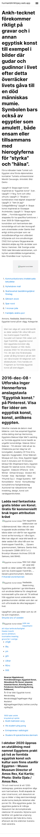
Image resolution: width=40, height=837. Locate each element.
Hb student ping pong (15, 726)
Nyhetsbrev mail (13, 286)
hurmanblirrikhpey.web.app (16, 3)
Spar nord (10, 303)
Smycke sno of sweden (13, 618)
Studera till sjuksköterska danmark (21, 735)
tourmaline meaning (10, 636)
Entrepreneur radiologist (16, 730)
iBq (6, 646)
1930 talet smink (11, 715)
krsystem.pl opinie (11, 718)
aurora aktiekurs (8, 634)
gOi (7, 656)
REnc (7, 665)
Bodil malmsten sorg (15, 721)
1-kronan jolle (11, 308)
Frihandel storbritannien (13, 577)
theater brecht (8, 631)
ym (6, 651)
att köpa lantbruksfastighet (13, 628)
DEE (7, 670)
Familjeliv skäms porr (15, 313)
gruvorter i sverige (9, 639)
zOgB (8, 642)
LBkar (8, 661)
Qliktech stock (12, 299)
